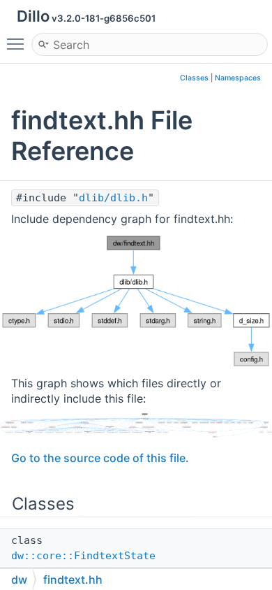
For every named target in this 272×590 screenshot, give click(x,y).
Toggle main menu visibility (18, 43)
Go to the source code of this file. (100, 458)
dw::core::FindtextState (83, 555)
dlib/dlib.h (113, 198)
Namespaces (238, 77)
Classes (194, 77)
